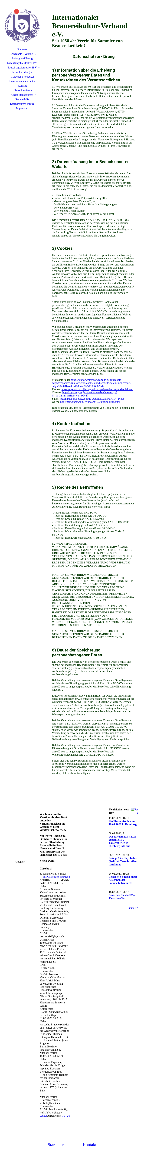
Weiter (43, 1115)
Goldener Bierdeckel (22, 76)
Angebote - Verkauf (22, 53)
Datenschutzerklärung (22, 103)
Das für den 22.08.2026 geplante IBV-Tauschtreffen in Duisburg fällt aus (122, 841)
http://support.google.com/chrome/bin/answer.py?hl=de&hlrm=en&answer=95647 (84, 394)
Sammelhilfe (22, 99)
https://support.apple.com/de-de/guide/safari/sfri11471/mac (92, 398)
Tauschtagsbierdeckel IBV (22, 67)
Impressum (22, 108)
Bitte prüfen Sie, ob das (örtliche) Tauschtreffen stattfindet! (123, 861)
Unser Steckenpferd (22, 94)
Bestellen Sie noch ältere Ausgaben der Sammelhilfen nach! (123, 879)
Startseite (22, 49)
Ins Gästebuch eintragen (56, 876)
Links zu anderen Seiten (22, 81)
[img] (22, 25)
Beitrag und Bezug (22, 58)
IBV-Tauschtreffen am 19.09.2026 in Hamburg (123, 823)
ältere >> (133, 907)
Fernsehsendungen (22, 72)
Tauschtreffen (22, 90)
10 (63, 1115)
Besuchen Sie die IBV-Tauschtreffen (122, 897)
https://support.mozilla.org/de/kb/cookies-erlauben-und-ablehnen (97, 389)
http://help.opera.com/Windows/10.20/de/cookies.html (90, 401)
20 (68, 1115)
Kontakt (22, 85)
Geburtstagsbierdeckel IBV (22, 62)
